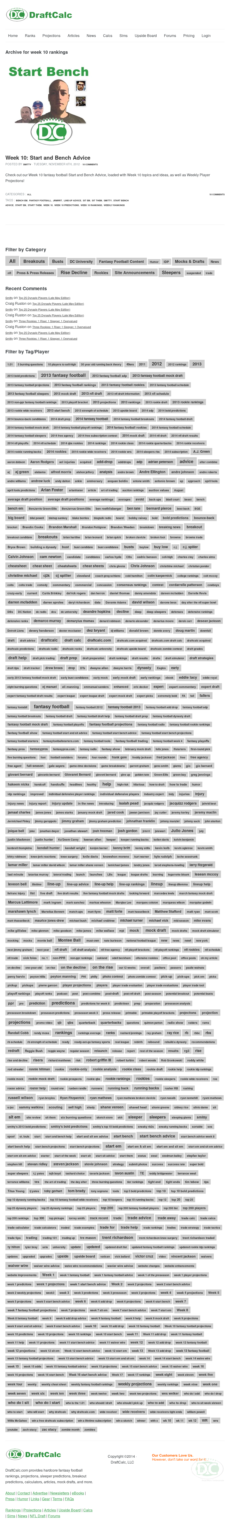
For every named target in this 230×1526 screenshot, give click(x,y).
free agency (199, 757)
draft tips (13, 668)
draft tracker (32, 668)
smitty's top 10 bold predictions (113, 1127)
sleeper (135, 1117)
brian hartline (71, 537)
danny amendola (145, 593)
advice (186, 461)
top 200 (107, 1207)
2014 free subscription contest (97, 436)
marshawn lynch (22, 911)
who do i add (192, 1393)
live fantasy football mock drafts (103, 893)
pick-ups (183, 976)
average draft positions (66, 499)
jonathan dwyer (49, 831)
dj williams (117, 631)
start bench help (19, 1146)
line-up (54, 883)
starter (45, 1156)
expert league (66, 696)
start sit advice (105, 1156)
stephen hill (14, 1164)
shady (91, 1107)
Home (13, 35)
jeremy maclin (206, 812)
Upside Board (146, 35)
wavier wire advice (120, 1266)
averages (124, 499)
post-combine (91, 994)
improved (37, 794)
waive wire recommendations (83, 1266)
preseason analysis (177, 1003)
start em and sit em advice (205, 1146)
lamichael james (118, 865)
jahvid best (209, 803)
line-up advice (72, 200)
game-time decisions (83, 766)
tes (37, 1182)
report (131, 1051)
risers (38, 1060)
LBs (110, 874)
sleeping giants (181, 1117)
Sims (123, 35)
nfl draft (61, 949)
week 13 (137, 1350)
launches (96, 874)
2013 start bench (58, 410)
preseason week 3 (86, 1013)
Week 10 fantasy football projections (188, 1326)
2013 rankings (130, 402)
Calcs (107, 35)
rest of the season (151, 1051)
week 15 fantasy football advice (66, 1366)
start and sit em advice (92, 1136)
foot (43, 757)
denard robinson (110, 621)
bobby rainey (138, 518)
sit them (97, 200)
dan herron (98, 593)
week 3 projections (143, 1293)
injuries (184, 794)
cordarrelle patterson (185, 584)
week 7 (180, 1301)
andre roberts (208, 472)
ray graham (154, 1033)
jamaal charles (19, 812)
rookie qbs (93, 1079)
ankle (78, 481)
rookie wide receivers (194, 1079)
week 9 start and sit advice (24, 1326)
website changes (149, 1266)
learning (158, 874)
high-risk (122, 784)
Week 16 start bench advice (88, 1374)
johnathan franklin (140, 821)
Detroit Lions (15, 631)
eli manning (70, 687)
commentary (61, 585)
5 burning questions (30, 364)
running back (118, 1088)
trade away (167, 1217)
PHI (83, 976)
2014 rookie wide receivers (89, 452)
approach (194, 481)
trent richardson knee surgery (158, 1238)
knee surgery (69, 856)
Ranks (30, 35)
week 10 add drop (112, 1326)
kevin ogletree (184, 848)
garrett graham (139, 766)
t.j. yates (38, 1173)
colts (10, 585)
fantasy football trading (132, 741)
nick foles (30, 958)
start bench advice (157, 1136)
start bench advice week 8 (198, 1136)
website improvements (22, 1275)
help (106, 784)
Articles (74, 35)
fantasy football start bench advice (114, 733)
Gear (46, 1498)
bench (200, 499)
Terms (57, 1498)
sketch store (105, 1117)
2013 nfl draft (92, 393)
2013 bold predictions (21, 376)
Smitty (27, 164)
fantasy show (111, 749)
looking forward (139, 893)
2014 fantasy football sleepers (26, 436)
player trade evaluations (162, 985)
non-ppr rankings (81, 958)
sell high (75, 1107)
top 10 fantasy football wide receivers (74, 1200)
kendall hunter (48, 848)
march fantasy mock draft (195, 893)
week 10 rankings (91, 205)
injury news (16, 803)
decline (123, 611)
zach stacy (30, 1429)
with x (154, 1421)
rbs (208, 1032)
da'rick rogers (76, 593)
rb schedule (14, 1042)
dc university (69, 612)
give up (125, 775)
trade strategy (190, 1228)
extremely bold (167, 696)
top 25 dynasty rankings (57, 1208)
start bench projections (85, 1146)
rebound (153, 1042)
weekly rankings (114, 205)
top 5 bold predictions (137, 1191)
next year (43, 950)
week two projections (143, 1393)
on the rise (103, 967)
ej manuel (49, 687)
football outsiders (62, 757)
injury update (62, 803)
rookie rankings (118, 1078)
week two (118, 1393)
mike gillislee (17, 930)
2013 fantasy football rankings (75, 385)
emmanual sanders (96, 687)
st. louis (24, 1136)
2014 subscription (176, 452)
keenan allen (92, 839)
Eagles (161, 668)
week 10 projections (51, 1334)
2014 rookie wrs (121, 452)
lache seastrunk (187, 856)
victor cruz (144, 1256)
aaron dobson (16, 462)
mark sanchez (75, 902)
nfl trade (12, 958)
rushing (188, 1088)
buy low (161, 546)
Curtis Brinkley (52, 593)
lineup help (201, 884)
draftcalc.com (99, 640)
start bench (123, 1136)
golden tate (142, 775)
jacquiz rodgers (154, 803)
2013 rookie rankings (187, 402)
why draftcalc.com (83, 1412)
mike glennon (40, 931)
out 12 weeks (127, 968)
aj (8, 472)
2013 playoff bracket (75, 402)
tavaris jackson (99, 1173)
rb (186, 1032)
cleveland (83, 575)
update (76, 1247)
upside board (84, 1256)
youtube (12, 1429)
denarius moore (163, 621)
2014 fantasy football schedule (171, 427)
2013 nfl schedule (157, 393)
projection (210, 1012)
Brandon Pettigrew (94, 527)
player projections (77, 985)
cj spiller (63, 575)
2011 (142, 364)
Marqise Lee (123, 902)
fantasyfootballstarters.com (61, 741)
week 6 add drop (101, 1301)
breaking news (170, 527)
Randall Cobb (18, 1032)
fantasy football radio (151, 724)
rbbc (197, 1033)
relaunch (100, 1051)
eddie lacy (188, 677)
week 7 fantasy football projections (32, 1310)
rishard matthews (59, 1060)
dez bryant (96, 630)
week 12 (136, 1342)
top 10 (161, 1191)
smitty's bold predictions (69, 1126)
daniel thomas (120, 593)
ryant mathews (212, 1098)
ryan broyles (47, 1098)
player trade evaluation (127, 985)
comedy (42, 585)
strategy (118, 1164)
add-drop (105, 461)
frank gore (119, 757)
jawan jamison (139, 812)
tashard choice (75, 1173)
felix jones (162, 749)
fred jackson (166, 757)
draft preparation (93, 658)
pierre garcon (48, 985)
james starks (64, 812)
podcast (62, 994)
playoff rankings (19, 993)
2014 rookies (56, 451)
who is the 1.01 (75, 1403)
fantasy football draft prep (131, 716)
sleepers (157, 1117)
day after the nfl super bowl (198, 602)
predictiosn (122, 1003)
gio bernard (204, 766)
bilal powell (37, 518)
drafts (156, 658)
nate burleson (113, 940)
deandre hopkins (97, 611)
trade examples (84, 1228)
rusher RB (171, 1088)
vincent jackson (183, 1256)
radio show (175, 1022)
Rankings (13, 1510)
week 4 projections (190, 1292)
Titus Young (16, 1191)
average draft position (25, 499)
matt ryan (193, 911)
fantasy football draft (59, 716)
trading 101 (50, 1238)
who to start (14, 1412)
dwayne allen (99, 668)
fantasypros (39, 749)
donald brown (138, 630)
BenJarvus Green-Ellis (76, 509)
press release (112, 1013)
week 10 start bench (109, 1334)
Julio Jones (182, 830)
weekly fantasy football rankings (92, 1384)
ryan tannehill (189, 1098)
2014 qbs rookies (72, 443)
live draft (46, 893)
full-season (35, 766)
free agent (14, 766)
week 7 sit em (99, 1310)
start (37, 1136)
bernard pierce (158, 508)
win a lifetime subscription (94, 1421)
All (29, 194)
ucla (45, 1247)
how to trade (178, 784)
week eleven (186, 1375)
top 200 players (194, 1208)
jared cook (116, 812)
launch (80, 874)
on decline (13, 968)
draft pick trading (44, 658)
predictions (63, 1003)
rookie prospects (71, 1079)
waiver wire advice (47, 1266)
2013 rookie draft (156, 402)
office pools (188, 958)
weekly (32, 1384)
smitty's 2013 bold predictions (26, 1127)
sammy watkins (31, 1107)
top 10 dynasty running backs (26, 1200)
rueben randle (77, 1088)
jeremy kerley (180, 812)
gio (188, 766)
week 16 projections (20, 1375)
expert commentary (182, 687)
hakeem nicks (18, 784)
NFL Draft (37, 1515)
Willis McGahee (17, 1421)
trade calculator (18, 1227)
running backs (146, 1087)
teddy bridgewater (160, 1173)
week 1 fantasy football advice (113, 1275)
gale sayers (56, 766)
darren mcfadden (22, 602)
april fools (211, 481)
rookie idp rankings (199, 1069)
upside (63, 1256)
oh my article (209, 958)
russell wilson (20, 1097)
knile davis (90, 856)
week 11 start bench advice (77, 1342)
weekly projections (135, 1383)
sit (214, 1107)
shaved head (138, 1107)
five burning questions (21, 757)
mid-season (181, 921)
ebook (169, 678)
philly (94, 976)
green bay (179, 775)
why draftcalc (57, 1412)
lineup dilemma (178, 884)
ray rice (173, 1032)
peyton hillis (37, 976)
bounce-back (204, 517)
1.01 (10, 364)
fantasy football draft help (93, 716)
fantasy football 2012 (89, 707)
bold (154, 518)
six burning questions (76, 1117)
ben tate (133, 508)
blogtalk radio (102, 518)
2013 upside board (125, 410)
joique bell (16, 830)
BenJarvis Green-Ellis (43, 509)
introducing (106, 803)
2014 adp (147, 410)
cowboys (213, 585)
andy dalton (62, 481)
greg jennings (200, 774)
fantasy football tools (97, 741)
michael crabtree (103, 920)
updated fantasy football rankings (153, 1247)
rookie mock (15, 1079)
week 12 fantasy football (191, 1342)
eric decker (141, 687)
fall (192, 696)
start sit (86, 1156)
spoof (11, 1136)
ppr (11, 1003)
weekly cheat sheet (54, 1384)
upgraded (29, 1256)
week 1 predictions (19, 1284)
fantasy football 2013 (124, 706)
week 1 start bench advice (88, 1284)
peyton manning (63, 976)
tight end (154, 1182)
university (59, 1247)
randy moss (41, 1033)
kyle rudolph (163, 856)
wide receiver (108, 1412)
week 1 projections (51, 1284)
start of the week (65, 1156)
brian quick (114, 537)
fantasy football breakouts (24, 716)
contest (158, 585)
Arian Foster (52, 489)
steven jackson (66, 1163)
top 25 (189, 1200)
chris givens (117, 566)
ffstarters (180, 749)
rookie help (175, 1069)
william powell (196, 1412)
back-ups (155, 499)
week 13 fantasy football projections (30, 1358)
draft (11, 640)
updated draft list (116, 1247)
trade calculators (45, 1228)
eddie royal (210, 678)
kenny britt (121, 847)
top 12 (162, 1200)
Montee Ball (69, 940)
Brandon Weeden (123, 527)
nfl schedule (212, 950)
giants (177, 766)
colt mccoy (210, 576)
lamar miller (18, 864)
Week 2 (116, 1284)
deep (138, 612)
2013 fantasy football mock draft (158, 375)
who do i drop (213, 1393)
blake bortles (80, 518)
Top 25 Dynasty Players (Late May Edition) (44, 298)
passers (175, 968)
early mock (100, 678)
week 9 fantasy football (106, 1318)
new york (202, 940)
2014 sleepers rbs (148, 452)
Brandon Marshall (63, 526)
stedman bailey (172, 1156)
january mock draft (90, 812)
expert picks (145, 696)
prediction (37, 1003)
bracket (12, 527)
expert (159, 686)
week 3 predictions (86, 1293)
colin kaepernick (160, 575)
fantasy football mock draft (28, 724)
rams (205, 1023)
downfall (205, 631)
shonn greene (160, 1107)
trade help (129, 1227)
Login (206, 35)
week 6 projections (129, 1301)
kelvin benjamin (184, 839)
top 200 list (171, 1208)
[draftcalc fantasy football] (33, 1459)
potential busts (203, 994)
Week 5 (213, 1292)
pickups (27, 985)
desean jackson (209, 621)
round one (57, 1088)
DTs (82, 668)
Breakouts (34, 261)
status (142, 1156)
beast (188, 499)
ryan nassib (167, 1098)
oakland (102, 958)
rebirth (138, 1042)
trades (171, 1227)
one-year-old (33, 968)
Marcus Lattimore (23, 902)
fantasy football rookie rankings (190, 724)
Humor (154, 262)
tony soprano (99, 1191)
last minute (15, 874)
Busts (57, 261)
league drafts (139, 874)
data (97, 602)
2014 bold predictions (172, 410)
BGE (197, 509)
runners (96, 1088)
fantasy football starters (22, 741)
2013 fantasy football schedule (169, 385)
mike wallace (105, 930)
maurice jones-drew (49, 920)
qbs (70, 1022)
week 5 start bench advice (53, 1301)
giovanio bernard (49, 775)
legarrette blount (178, 874)
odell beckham (121, 958)
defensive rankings (200, 612)
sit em (86, 200)
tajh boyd (55, 1173)
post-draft (112, 993)
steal (154, 1156)
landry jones (142, 865)
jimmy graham (73, 821)
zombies (89, 1429)
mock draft (156, 930)
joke (32, 831)
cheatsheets (67, 565)
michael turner (131, 920)
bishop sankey (58, 518)
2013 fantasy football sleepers (28, 393)
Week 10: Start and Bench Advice (47, 157)
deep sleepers (156, 612)
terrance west (187, 1173)
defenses (177, 612)
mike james (83, 931)
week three (77, 1393)
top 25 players (86, 1208)
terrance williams (18, 1182)
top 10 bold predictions (187, 1191)
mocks (27, 940)
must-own (92, 940)
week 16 (198, 1366)
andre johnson (182, 472)
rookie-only (78, 1069)
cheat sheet (42, 565)
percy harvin (16, 976)
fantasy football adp (195, 707)
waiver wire (18, 1265)
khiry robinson (16, 856)
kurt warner (141, 856)
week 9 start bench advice (63, 1326)
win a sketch (124, 1421)
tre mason (88, 1237)
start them (35, 205)
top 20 (176, 1199)
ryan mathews (101, 1097)
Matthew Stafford (168, 911)
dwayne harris (122, 668)
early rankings (150, 677)
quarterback (87, 1022)
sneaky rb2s (146, 1127)
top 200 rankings (18, 1218)
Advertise (40, 1493)
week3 (50, 1293)
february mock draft (138, 749)
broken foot (157, 537)
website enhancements (179, 1266)
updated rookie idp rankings (197, 1247)
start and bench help (58, 1136)
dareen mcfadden (172, 593)
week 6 (80, 1301)
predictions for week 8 (95, 1003)
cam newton (50, 556)
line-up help (104, 884)
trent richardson (117, 1237)
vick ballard (122, 1256)
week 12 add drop (159, 1342)
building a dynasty (43, 547)
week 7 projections (73, 1310)
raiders (192, 1023)
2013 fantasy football (63, 375)
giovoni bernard (106, 775)
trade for (107, 1227)
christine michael (22, 575)
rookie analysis (105, 1069)
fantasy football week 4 (167, 741)
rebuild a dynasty (176, 1042)
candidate (74, 557)
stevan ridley (37, 1163)
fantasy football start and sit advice (64, 733)
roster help (38, 1088)
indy (171, 794)
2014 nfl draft (158, 436)
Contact (24, 1493)
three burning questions (107, 1182)
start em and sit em (170, 1146)
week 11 (132, 1334)
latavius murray (38, 874)
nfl (9, 273)
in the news (86, 803)
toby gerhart (53, 1191)
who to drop (177, 1403)
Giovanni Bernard (78, 774)
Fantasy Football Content (121, 261)
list (32, 893)
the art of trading (55, 1182)
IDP (166, 262)
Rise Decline (74, 272)
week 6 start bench (158, 1301)
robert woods (147, 1060)
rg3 (186, 1050)
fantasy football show (22, 733)
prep (137, 1003)
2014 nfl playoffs (18, 443)
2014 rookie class (122, 443)
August (178, 490)
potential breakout (177, 994)
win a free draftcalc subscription (52, 1421)
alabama (40, 472)
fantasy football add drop (162, 707)
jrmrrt (57, 200)
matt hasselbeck (138, 912)
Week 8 (182, 1309)
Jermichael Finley (18, 821)
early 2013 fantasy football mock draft (31, 678)
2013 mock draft (65, 393)
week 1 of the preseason (153, 1275)
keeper (111, 839)
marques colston (147, 902)
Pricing (189, 35)
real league (122, 1042)
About (10, 1493)
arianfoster (76, 490)
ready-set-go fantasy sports (92, 1042)
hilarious (138, 784)
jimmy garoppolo (45, 821)
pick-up (166, 976)
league (121, 874)
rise (198, 1050)
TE (142, 1173)
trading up (68, 1238)
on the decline (73, 967)
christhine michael (172, 566)
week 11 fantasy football (186, 1334)
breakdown (147, 527)
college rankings (188, 576)
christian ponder (198, 566)
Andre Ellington (152, 471)
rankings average (89, 1033)
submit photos (138, 1164)
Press (10, 1498)
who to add (156, 1403)
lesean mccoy (206, 874)
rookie (59, 1069)
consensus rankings (132, 585)
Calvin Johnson (20, 556)
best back (183, 509)
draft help (17, 657)
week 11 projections (42, 1342)
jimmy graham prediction (105, 821)
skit (120, 1117)
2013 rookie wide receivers (24, 410)
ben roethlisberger (108, 508)
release (117, 1051)
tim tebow (192, 1182)
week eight (164, 1374)
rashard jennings (131, 1033)
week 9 (46, 1318)
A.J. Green (201, 451)
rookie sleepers (165, 1079)
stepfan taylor (196, 1155)
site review (33, 1117)
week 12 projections (21, 1350)
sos (210, 1127)
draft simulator (174, 658)
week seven (17, 1393)
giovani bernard (20, 774)
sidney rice (181, 1107)
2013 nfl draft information (123, 394)
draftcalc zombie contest (166, 649)
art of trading (109, 490)
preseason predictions (55, 1013)
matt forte (114, 911)
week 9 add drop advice (71, 1318)
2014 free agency (62, 436)
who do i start (47, 1402)
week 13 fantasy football (192, 1350)
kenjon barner (99, 848)
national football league (141, 940)
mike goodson (62, 931)
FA (183, 696)
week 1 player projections (190, 1275)
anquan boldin (118, 481)
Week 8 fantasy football (22, 1318)
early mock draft (124, 677)
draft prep (68, 657)
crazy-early (14, 593)
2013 (196, 364)
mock (134, 930)
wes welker (170, 1393)
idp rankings (16, 794)
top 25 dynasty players (22, 1208)
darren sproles (53, 602)
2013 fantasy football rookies (123, 385)
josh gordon (127, 830)
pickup (12, 985)
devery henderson (41, 630)
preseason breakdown (21, 1013)
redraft (13, 1050)
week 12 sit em (50, 1351)
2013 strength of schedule (91, 410)
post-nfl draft (132, 994)
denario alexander (136, 621)
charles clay (185, 557)
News (91, 35)
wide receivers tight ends (166, 1412)
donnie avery (162, 631)
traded (65, 1228)
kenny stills (142, 848)
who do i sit (18, 1402)
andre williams (16, 481)
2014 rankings (97, 443)
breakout (194, 526)
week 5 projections (19, 1301)
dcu (53, 612)
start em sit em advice (21, 1156)
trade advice (139, 1217)
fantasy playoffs (198, 741)
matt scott (211, 912)
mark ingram (52, 902)
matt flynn (94, 912)
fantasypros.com (64, 749)
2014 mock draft (133, 435)
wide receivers (133, 1411)
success (157, 1164)
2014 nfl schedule (44, 443)
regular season (79, 1051)
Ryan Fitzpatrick (72, 1098)
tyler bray (31, 1247)
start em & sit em (139, 1146)
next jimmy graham (19, 950)
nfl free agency (110, 950)
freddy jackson (141, 757)
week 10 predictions (66, 205)
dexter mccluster (70, 631)
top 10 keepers (112, 1200)
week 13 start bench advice (75, 1358)
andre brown (126, 472)
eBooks (78, 1493)
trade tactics (212, 1228)
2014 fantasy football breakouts (134, 419)
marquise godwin (200, 902)
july (201, 831)
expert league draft (92, 696)
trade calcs (207, 1218)
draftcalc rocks (72, 649)
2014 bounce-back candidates (26, 419)
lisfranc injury (16, 893)
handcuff (40, 784)
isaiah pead (129, 803)
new (164, 940)
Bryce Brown (16, 547)
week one (210, 1384)
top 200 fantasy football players (139, 1208)
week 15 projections (104, 1366)
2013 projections (104, 402)
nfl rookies (192, 949)
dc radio (41, 612)
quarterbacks (111, 1022)
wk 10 (167, 1420)
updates (12, 1256)
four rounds (99, 757)
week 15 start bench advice (139, 1366)
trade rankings (153, 1228)
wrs (215, 1420)
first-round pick (200, 749)
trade (209, 273)
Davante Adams (116, 602)
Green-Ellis (161, 775)
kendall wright (75, 848)
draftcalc (49, 640)
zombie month (71, 1429)
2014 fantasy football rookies (127, 427)
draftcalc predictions (20, 649)
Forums (170, 35)
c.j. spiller (190, 546)
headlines (76, 784)
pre (21, 1003)
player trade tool (193, 985)
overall (145, 968)
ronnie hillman (39, 1069)
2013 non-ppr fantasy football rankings (32, 402)
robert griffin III (98, 1059)
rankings (63, 1032)
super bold (196, 1164)
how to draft (156, 784)
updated (93, 1246)
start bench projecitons (50, 1146)
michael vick (158, 920)
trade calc (188, 1218)
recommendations (203, 1042)
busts (129, 546)
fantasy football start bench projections (167, 733)
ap (181, 481)
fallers (205, 695)
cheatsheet (17, 565)
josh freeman (102, 831)
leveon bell (17, 883)
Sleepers (171, 272)
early (175, 667)
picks (212, 976)
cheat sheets (93, 565)
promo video (44, 1023)
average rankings (101, 499)
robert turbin (125, 1060)
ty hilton (14, 1247)
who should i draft (101, 1403)
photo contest (113, 976)
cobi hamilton (133, 576)
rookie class (131, 1069)
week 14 (144, 1358)
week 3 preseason (114, 1293)
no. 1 (45, 958)
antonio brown (165, 481)
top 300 (39, 1218)
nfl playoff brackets (137, 950)
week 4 (166, 1292)
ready (65, 1042)
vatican (105, 1256)
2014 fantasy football (92, 418)
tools (116, 1191)
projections (19, 1022)
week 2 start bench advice (173, 1284)
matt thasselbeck (18, 921)
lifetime (37, 884)
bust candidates (108, 547)
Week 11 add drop (154, 1334)
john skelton (212, 821)
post (75, 994)
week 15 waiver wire (175, 1366)
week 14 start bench (168, 1358)
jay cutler (161, 812)
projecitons (188, 1013)
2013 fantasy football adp (109, 375)
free (182, 757)
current (32, 593)
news (176, 940)
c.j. (175, 547)
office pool (169, 958)
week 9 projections (186, 1318)
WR (205, 1420)
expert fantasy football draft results (30, 696)
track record (99, 1218)
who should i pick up (130, 1403)
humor (196, 784)
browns (175, 537)
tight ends (173, 1182)
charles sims (206, 557)
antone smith (141, 481)
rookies (143, 1078)
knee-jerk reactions (43, 856)
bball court (172, 499)
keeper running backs (135, 839)
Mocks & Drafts (189, 261)
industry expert (154, 794)
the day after (79, 1182)
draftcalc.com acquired (132, 640)
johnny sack (192, 821)
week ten (57, 1393)
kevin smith (205, 848)
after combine (208, 462)
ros (215, 1079)
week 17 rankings (139, 1375)
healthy (91, 784)
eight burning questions (22, 687)
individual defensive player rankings (72, 794)
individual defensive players (119, 794)
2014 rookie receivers (191, 443)
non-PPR (59, 958)
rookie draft (155, 1069)
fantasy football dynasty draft (171, 716)
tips (206, 1182)
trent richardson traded (199, 1238)
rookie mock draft (42, 1079)
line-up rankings (132, 884)
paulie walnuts (195, 968)
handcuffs (57, 784)
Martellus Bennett (53, 912)
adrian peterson (160, 461)
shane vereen (112, 1107)
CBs (129, 557)
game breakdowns (113, 766)
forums (82, 757)
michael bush (77, 921)
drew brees (54, 667)
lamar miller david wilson (49, 865)
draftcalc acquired (198, 640)
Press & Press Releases (35, 272)
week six (38, 1393)
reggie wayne (56, 1051)
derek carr (185, 621)
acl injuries (67, 462)
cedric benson (147, 557)
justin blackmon (19, 839)
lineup (157, 883)
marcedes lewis (164, 893)
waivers (206, 1256)
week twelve (99, 1393)
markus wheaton (100, 902)
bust (65, 547)
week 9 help (133, 1318)
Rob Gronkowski (171, 1060)
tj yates (34, 1191)
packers (160, 967)
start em (20, 205)
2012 (157, 363)
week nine (190, 1384)
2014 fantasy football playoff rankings (78, 427)
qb (60, 1022)
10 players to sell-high (62, 364)
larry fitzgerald (201, 864)
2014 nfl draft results (184, 436)
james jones (43, 812)
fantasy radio (88, 749)
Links (35, 1498)
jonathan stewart (75, 831)
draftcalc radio (48, 649)
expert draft (210, 686)
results (173, 1051)
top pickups (56, 1218)
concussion (104, 585)
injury (199, 793)
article (92, 490)
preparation (152, 1003)
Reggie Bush (34, 1051)
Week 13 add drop (159, 1351)
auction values (159, 490)
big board (16, 517)
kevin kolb (162, 848)
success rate (176, 1164)
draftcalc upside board (131, 649)
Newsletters (59, 1493)
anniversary (94, 481)
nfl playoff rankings (167, 950)
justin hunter (44, 839)
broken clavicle (136, 537)
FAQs (69, 1498)
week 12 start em (116, 1351)
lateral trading (62, 874)
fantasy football (40, 200)
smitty (108, 200)
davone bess (168, 602)
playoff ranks (43, 994)
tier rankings (135, 1182)
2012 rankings (177, 364)
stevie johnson (95, 1164)
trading (31, 1237)
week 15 (13, 1366)
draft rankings (118, 658)
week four (15, 1384)
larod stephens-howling (169, 865)
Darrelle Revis (197, 593)
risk (78, 1060)
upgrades (46, 1256)
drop (71, 668)
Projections (51, 35)
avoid (140, 499)
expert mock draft (120, 696)
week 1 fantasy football (74, 1275)
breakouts (48, 537)
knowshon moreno (116, 856)
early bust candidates (74, 678)
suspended (194, 273)
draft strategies (201, 657)
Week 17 (117, 1375)
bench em (21, 200)
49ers (130, 364)
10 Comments (90, 164)
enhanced (121, 687)
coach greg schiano (107, 576)
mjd (121, 931)
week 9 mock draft (157, 1318)
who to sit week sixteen (206, 1403)
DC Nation (24, 612)
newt (188, 940)
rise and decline (17, 1060)
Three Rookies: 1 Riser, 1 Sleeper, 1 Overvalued (48, 321)
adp (139, 461)
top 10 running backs (140, 1200)
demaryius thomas (80, 621)
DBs (10, 612)
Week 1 (48, 1274)
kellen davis (161, 839)
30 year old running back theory (101, 364)
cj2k (46, 575)
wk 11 (180, 1421)
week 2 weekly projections (24, 1293)
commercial (83, 585)
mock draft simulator (205, 931)
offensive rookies (147, 958)
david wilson (143, 602)
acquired (85, 462)
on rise (50, 968)
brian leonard (93, 537)
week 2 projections (140, 1284)
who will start (35, 1412)
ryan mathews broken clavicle (136, 1098)
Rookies (101, 272)
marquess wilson (174, 902)
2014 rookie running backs (24, 452)
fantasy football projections (110, 724)
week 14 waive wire (198, 1358)
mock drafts (179, 931)
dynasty (144, 667)
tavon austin (124, 1173)
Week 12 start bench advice (82, 1351)
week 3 (64, 1292)
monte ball (44, 940)
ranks (110, 1032)
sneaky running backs (173, 1127)
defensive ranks (17, 621)
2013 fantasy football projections (28, 385)
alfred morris (61, 472)
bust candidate (83, 547)
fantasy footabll (17, 707)
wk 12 (192, 1420)
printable (131, 1013)
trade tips (14, 1238)
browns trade (194, 537)
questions (133, 1023)
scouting (55, 1107)
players (102, 985)
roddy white (195, 1060)
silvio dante (200, 1107)
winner (141, 1421)
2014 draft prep (60, 419)
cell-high (167, 557)
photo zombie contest (142, 976)
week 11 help (15, 1342)
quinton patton (153, 1023)
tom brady (76, 1190)
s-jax (10, 1107)
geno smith (161, 766)
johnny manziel (169, 821)
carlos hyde (113, 557)
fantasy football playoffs (68, 724)
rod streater (16, 1069)
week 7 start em (161, 1310)
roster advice (15, 1088)
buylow (143, 547)
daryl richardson (79, 602)
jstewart (160, 831)
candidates (93, 557)
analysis (106, 471)
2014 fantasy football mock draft (28, 427)
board (120, 518)
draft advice (27, 640)
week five (206, 1374)
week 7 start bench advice (129, 1310)
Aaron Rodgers (42, 461)
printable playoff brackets (158, 1013)
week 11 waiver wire (112, 1342)
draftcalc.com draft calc (167, 640)
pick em (199, 976)
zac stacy (49, 1429)
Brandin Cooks (32, 527)
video (162, 1256)
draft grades (195, 649)
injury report (37, 803)
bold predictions (175, 517)
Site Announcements (135, 272)
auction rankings (133, 490)
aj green (22, 471)
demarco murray (47, 620)
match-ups (76, 912)
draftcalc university (99, 649)
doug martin (185, 630)
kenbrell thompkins (19, 848)
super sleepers (18, 1173)
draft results (140, 658)
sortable (197, 1127)
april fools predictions (21, 490)
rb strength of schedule (42, 1042)
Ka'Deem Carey (68, 839)
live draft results (68, 893)
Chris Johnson (143, 565)
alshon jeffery (85, 472)
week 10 (48, 205)
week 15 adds (32, 1366)
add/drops (124, 462)
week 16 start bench (51, 1375)
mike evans (202, 920)
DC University (81, 261)
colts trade (25, 585)
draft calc (72, 640)
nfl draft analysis (84, 949)
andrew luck (40, 481)
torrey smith (77, 1218)
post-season (153, 994)
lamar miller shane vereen (86, 865)
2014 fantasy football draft (175, 419)
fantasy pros (16, 749)
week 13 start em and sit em (116, 1358)
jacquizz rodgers (183, 803)
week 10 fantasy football (144, 1326)
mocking (12, 940)
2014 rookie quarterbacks (155, 443)
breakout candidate (19, 537)
